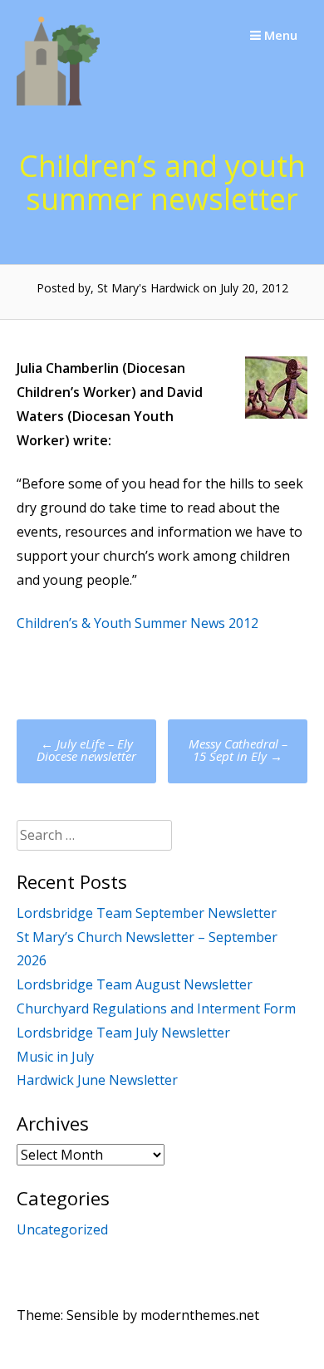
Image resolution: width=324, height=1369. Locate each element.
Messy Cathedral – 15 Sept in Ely (238, 749)
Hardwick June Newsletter (97, 1080)
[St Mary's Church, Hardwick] (58, 100)
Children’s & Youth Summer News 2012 (137, 623)
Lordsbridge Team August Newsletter (135, 984)
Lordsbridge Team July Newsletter (123, 1032)
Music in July (55, 1057)
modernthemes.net (199, 1315)
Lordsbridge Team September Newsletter (147, 913)
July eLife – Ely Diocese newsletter (86, 749)
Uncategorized (62, 1229)
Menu (279, 35)
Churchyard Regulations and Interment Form (156, 1008)
